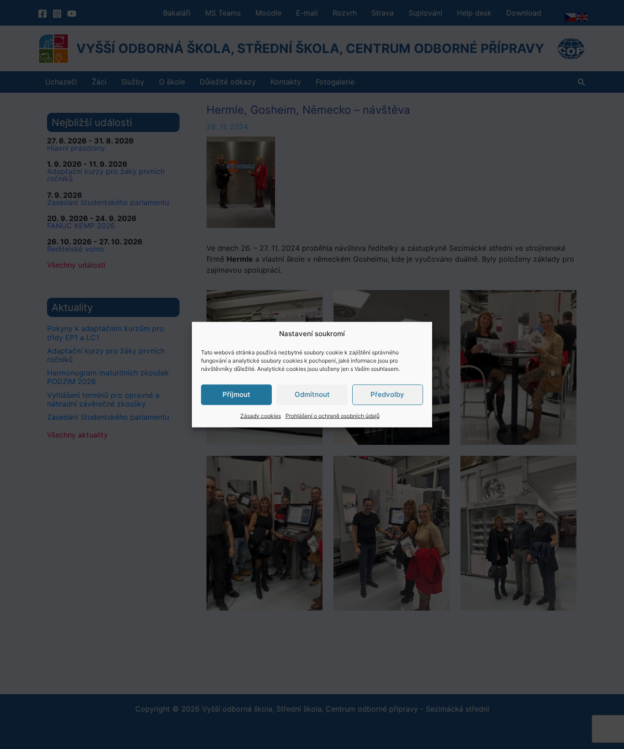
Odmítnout (312, 394)
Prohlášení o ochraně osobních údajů (333, 415)
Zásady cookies (260, 415)
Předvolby (387, 394)
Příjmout (236, 394)
